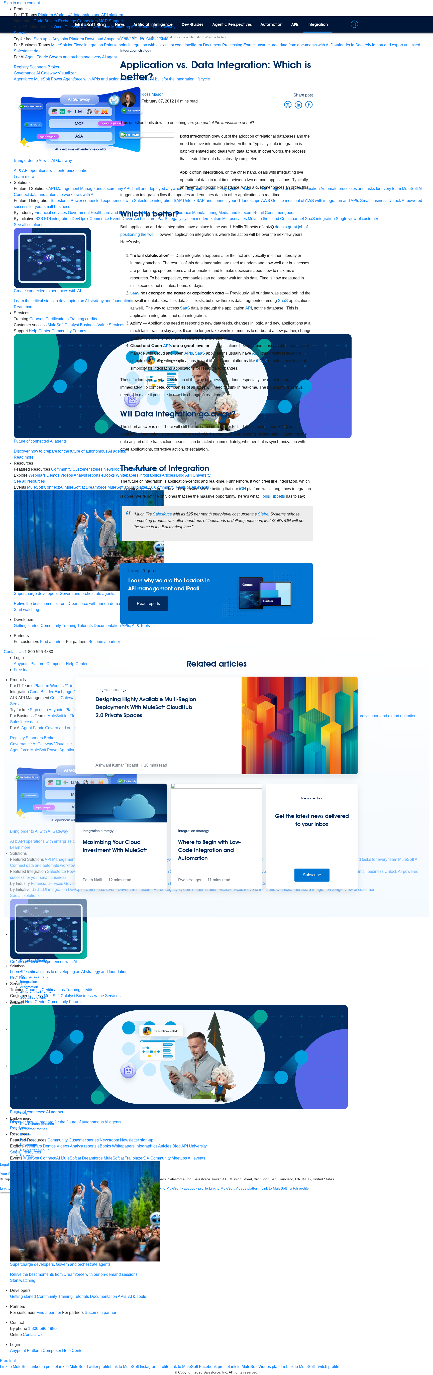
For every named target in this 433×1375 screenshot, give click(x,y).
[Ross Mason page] (128, 99)
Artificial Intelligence (153, 24)
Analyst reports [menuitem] (83, 1146)
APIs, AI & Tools (132, 1296)
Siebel (263, 514)
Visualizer (67, 73)
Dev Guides (192, 24)
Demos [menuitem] (53, 475)
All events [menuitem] (196, 1158)
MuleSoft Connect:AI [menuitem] (45, 487)
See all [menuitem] (20, 33)
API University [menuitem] (194, 1146)
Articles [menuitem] (164, 1146)
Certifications (57, 319)
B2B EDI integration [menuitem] (53, 219)
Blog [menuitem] (176, 1146)
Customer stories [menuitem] (84, 1140)
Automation (271, 24)
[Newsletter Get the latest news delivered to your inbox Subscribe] (312, 888)
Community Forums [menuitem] (68, 331)
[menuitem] (80, 15)
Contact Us (33, 1334)
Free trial (8, 1360)
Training (69, 625)
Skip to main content (22, 3)
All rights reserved (243, 1372)
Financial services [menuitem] (51, 212)
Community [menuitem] (61, 469)
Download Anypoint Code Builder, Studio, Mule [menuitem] (126, 39)
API (248, 308)
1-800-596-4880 (42, 1328)
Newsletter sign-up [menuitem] (136, 1140)
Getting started (27, 625)
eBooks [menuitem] (104, 1146)
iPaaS (261, 361)
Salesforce (162, 514)
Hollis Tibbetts (272, 496)
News (120, 24)
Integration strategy (135, 50)
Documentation (103, 1296)
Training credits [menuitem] (79, 990)
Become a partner (100, 1312)
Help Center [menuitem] (39, 331)
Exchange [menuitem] (67, 21)
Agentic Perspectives (232, 24)
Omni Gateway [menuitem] (67, 27)
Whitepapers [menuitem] (123, 1146)
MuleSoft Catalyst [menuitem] (63, 325)
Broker (53, 67)
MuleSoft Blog (90, 25)
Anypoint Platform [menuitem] (26, 1350)
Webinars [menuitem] (37, 475)
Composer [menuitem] (52, 1350)
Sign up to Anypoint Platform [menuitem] (59, 39)
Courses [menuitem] (36, 319)
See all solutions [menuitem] (28, 225)
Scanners (38, 67)
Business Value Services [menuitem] (98, 996)
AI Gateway (46, 73)
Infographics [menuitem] (146, 1146)
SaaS (134, 293)
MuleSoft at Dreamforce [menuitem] (82, 1158)
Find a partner (48, 1312)
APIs (295, 24)
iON (242, 489)
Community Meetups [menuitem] (168, 1158)
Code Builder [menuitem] (45, 21)
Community (51, 625)
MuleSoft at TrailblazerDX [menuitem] (126, 1158)
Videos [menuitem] (66, 475)
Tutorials (81, 1296)
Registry (21, 67)
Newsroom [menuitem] (109, 1140)
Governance (25, 73)
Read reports (148, 603)
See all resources (29, 481)
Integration (317, 24)
